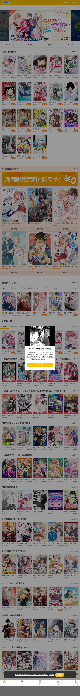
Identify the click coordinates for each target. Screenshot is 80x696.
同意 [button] (59, 675)
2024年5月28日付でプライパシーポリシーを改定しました (31, 674)
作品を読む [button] (40, 365)
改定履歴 (51, 674)
